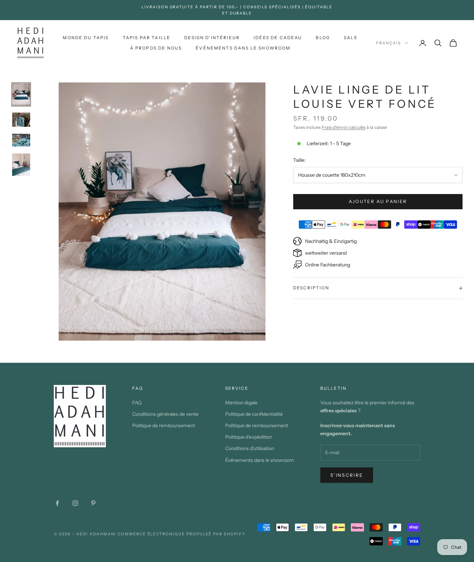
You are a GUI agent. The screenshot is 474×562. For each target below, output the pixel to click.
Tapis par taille (147, 37)
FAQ (137, 402)
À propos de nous (156, 48)
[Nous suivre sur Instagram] (75, 503)
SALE (351, 37)
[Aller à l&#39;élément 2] (21, 120)
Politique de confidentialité (254, 414)
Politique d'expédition (248, 437)
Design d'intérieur (212, 37)
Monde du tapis (86, 37)
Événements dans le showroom (243, 48)
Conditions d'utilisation (249, 448)
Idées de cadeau (278, 37)
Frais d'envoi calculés (343, 127)
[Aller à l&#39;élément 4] (21, 165)
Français (388, 43)
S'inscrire (346, 475)
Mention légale (241, 402)
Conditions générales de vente (165, 414)
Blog (323, 37)
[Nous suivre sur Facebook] (57, 503)
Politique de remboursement (163, 425)
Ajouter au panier (378, 201)
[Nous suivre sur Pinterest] (93, 503)
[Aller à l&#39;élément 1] (21, 94)
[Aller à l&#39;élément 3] (21, 140)
